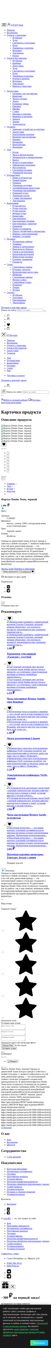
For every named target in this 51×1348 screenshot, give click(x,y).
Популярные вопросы (17, 1176)
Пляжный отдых (20, 193)
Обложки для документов (24, 93)
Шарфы (16, 109)
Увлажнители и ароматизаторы (27, 157)
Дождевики (18, 53)
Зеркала (16, 119)
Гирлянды (17, 262)
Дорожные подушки (22, 185)
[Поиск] (8, 316)
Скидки (10, 292)
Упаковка (17, 244)
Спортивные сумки (21, 282)
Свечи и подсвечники (23, 251)
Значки (15, 121)
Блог (9, 1139)
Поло (15, 45)
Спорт (10, 264)
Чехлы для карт (19, 98)
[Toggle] (3, 602)
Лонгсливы (18, 66)
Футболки (17, 38)
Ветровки (17, 50)
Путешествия (13, 175)
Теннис (16, 287)
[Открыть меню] (4, 25)
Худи (14, 40)
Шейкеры (17, 274)
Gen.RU (7, 1218)
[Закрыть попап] (2, 899)
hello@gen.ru (13, 1266)
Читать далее (7, 569)
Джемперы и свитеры (22, 48)
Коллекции (12, 32)
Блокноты (17, 226)
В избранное (26, 572)
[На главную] (6, 1127)
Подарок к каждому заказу (14, 307)
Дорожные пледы (20, 195)
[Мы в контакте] (8, 1210)
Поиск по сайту (8, 310)
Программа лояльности (18, 1226)
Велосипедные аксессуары (25, 272)
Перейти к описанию (24, 569)
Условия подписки (16, 1194)
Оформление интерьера (23, 165)
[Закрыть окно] (5, 1285)
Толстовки (17, 297)
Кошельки (17, 96)
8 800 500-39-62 (14, 1263)
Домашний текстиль (22, 172)
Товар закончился (10, 572)
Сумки (15, 111)
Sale (9, 370)
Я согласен (39, 1343)
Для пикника (18, 200)
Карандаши (18, 216)
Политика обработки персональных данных (28, 1184)
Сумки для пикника (22, 198)
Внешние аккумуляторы (24, 137)
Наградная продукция (23, 254)
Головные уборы (20, 104)
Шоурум (11, 1145)
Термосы (16, 183)
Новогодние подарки (22, 257)
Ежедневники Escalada (23, 221)
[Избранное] (8, 325)
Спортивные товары (22, 267)
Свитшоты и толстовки (23, 43)
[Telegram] (8, 591)
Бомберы (16, 63)
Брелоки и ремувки (21, 114)
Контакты (11, 1204)
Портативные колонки (23, 134)
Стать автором (14, 1157)
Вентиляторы (19, 144)
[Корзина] (8, 329)
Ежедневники (19, 218)
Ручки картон (19, 211)
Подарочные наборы (22, 241)
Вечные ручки (19, 213)
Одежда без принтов (17, 58)
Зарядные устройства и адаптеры (28, 129)
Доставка (35, 400)
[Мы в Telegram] (8, 1213)
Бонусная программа (11, 402)
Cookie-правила (14, 1187)
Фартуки (11, 491)
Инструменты (19, 167)
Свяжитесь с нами (10, 1253)
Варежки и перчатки (22, 116)
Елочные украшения (22, 259)
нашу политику (21, 1329)
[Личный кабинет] (9, 25)
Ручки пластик (19, 208)
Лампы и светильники (23, 246)
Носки (15, 55)
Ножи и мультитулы (22, 178)
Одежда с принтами (16, 35)
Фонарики (17, 147)
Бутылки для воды (21, 269)
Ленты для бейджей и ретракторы (28, 231)
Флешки (16, 139)
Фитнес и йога (19, 280)
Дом (9, 149)
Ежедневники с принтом (24, 223)
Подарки (11, 239)
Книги (15, 160)
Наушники (17, 142)
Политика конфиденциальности (22, 1181)
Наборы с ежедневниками (25, 234)
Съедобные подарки (22, 170)
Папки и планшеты (21, 229)
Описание (9, 870)
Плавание (17, 285)
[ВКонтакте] (8, 588)
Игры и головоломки (22, 162)
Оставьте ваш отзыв (10, 1023)
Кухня (15, 152)
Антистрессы (18, 124)
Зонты (15, 101)
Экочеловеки (18, 302)
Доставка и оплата (16, 375)
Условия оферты (15, 1179)
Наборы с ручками (21, 236)
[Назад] (3, 478)
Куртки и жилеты (20, 78)
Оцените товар (9, 909)
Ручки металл (19, 206)
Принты (11, 30)
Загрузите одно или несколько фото (18, 1042)
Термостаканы (19, 180)
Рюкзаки (16, 106)
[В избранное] (4, 444)
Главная (11, 483)
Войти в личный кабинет (16, 400)
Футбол (16, 290)
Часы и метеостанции (22, 155)
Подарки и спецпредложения (21, 1192)
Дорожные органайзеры (24, 190)
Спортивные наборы (22, 277)
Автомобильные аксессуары (26, 188)
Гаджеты (11, 127)
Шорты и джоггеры (21, 86)
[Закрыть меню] (3, 335)
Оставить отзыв (9, 1048)
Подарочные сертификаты (19, 1171)
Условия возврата (15, 1189)
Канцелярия (12, 203)
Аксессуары (12, 91)
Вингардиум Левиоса (22, 249)
